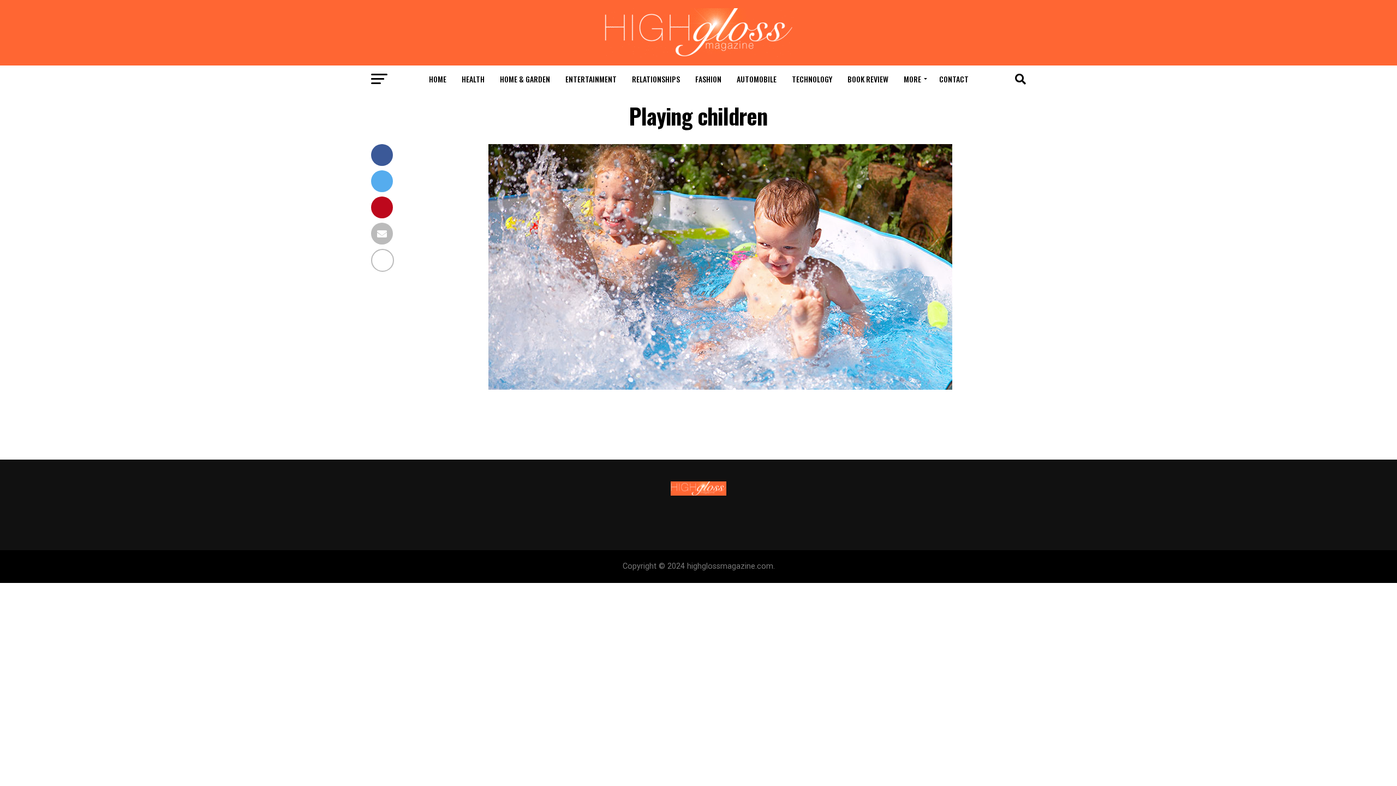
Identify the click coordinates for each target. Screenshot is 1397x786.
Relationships (656, 79)
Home (437, 79)
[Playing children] (720, 387)
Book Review (867, 79)
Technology (812, 79)
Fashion (708, 79)
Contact (954, 79)
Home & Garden (525, 79)
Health (473, 79)
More (912, 79)
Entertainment (591, 79)
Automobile (757, 79)
